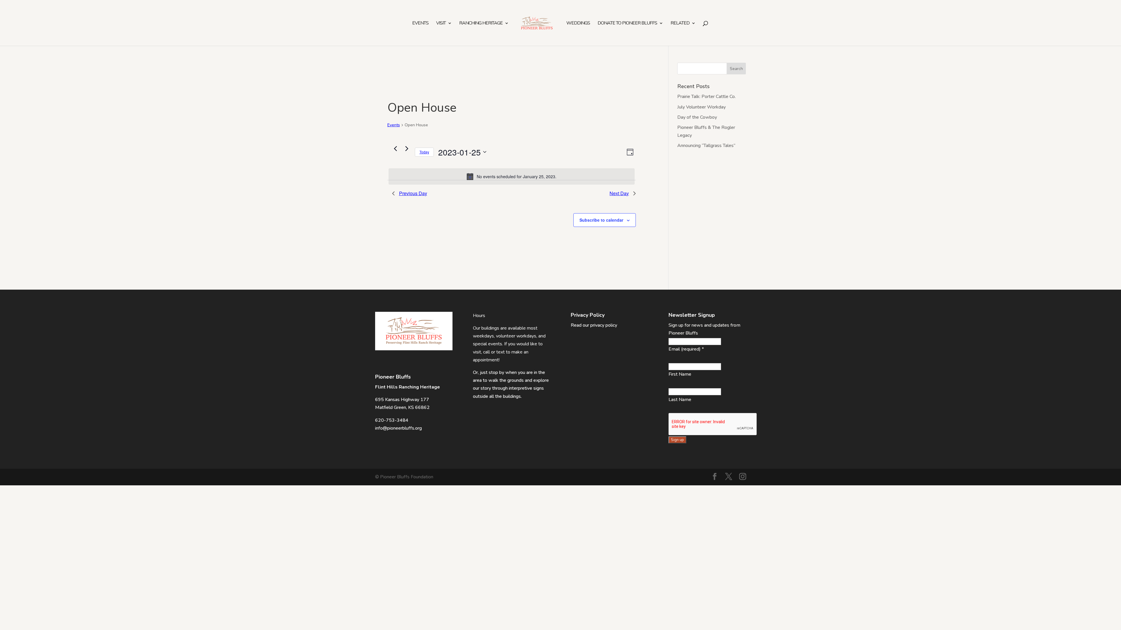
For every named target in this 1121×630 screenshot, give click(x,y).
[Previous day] (395, 148)
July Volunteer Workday (701, 107)
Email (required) (686, 349)
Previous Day (413, 193)
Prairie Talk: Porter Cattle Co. (706, 96)
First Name (680, 374)
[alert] (512, 176)
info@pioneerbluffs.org (398, 428)
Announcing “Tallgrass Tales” (706, 145)
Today (424, 151)
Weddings (578, 23)
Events (420, 23)
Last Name (680, 399)
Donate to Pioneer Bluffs (627, 23)
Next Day (619, 193)
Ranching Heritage (481, 23)
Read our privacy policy (594, 325)
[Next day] (406, 148)
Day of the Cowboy (697, 117)
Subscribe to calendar (601, 220)
